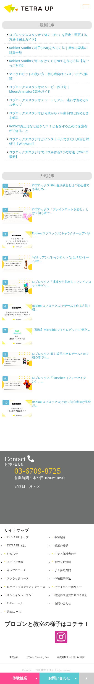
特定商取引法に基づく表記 (71, 595)
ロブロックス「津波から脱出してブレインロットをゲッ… (61, 283)
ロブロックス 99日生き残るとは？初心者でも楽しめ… (60, 187)
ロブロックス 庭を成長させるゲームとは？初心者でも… (60, 355)
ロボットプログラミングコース (26, 587)
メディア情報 (15, 562)
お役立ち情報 (63, 562)
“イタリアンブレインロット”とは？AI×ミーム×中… (60, 259)
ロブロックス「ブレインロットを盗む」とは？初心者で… (60, 211)
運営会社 (13, 657)
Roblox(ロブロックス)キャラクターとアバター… (61, 235)
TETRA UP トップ (18, 537)
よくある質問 (63, 570)
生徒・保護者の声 (65, 553)
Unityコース (14, 611)
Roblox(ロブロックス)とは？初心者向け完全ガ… (61, 403)
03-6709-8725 (37, 471)
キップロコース (16, 570)
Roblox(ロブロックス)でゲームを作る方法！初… (61, 307)
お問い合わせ (59, 678)
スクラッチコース (18, 578)
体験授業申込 (63, 578)
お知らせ (12, 553)
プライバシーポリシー (68, 587)
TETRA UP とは (16, 545)
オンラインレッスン (19, 595)
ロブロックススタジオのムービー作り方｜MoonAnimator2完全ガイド (39, 89)
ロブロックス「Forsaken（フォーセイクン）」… (59, 379)
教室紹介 (60, 537)
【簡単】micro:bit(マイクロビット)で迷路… (61, 330)
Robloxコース (15, 603)
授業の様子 (61, 545)
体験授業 (20, 678)
